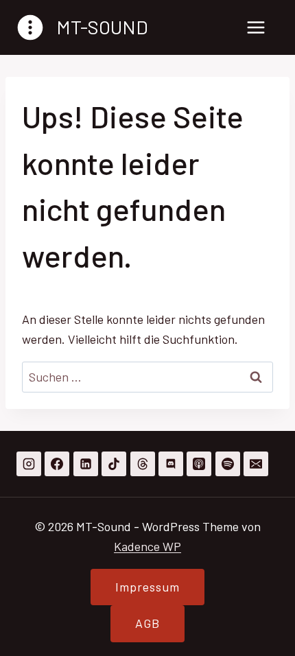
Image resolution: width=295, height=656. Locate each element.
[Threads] (142, 464)
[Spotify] (227, 464)
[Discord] (170, 464)
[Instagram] (28, 464)
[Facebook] (57, 464)
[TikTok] (114, 464)
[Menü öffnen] (255, 27)
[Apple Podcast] (199, 464)
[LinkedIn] (85, 464)
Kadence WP (147, 546)
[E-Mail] (256, 464)
